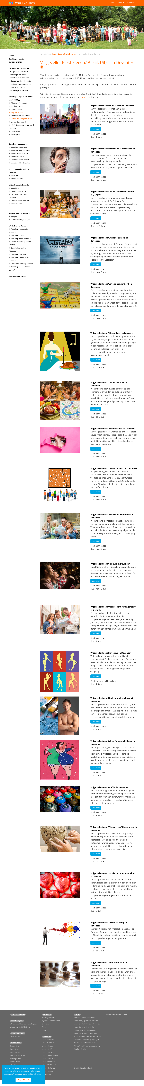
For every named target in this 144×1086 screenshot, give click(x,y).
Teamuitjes (14, 1049)
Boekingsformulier (16, 59)
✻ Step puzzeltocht (16, 112)
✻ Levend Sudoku (15, 109)
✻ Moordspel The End (17, 156)
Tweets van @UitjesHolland (116, 1014)
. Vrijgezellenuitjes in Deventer (20, 81)
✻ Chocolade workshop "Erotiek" (21, 264)
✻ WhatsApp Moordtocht (18, 103)
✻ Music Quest (14, 134)
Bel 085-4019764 (15, 62)
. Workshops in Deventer (18, 75)
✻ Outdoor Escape (16, 106)
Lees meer (96, 129)
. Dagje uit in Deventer (17, 87)
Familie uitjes (15, 1062)
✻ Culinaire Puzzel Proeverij (19, 201)
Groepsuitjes (15, 1046)
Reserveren (131, 3)
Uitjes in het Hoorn (49, 1065)
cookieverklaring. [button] (34, 1074)
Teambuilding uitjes (17, 1055)
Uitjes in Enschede (48, 1058)
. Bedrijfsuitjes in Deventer (19, 78)
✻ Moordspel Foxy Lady (18, 147)
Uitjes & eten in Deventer (19, 185)
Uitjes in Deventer (48, 1052)
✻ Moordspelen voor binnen (19, 116)
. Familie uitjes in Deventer (18, 90)
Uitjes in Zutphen (48, 1068)
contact (83, 97)
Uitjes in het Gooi (48, 1062)
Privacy (44, 1027)
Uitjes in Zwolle (47, 1071)
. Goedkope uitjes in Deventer (20, 84)
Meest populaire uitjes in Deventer (19, 170)
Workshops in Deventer (18, 226)
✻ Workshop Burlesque (17, 254)
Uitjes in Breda (47, 1046)
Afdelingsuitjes (15, 1058)
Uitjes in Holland (48, 1040)
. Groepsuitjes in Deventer (18, 71)
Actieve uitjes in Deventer (19, 213)
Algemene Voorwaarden (51, 1021)
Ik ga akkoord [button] (23, 1080)
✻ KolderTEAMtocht (16, 179)
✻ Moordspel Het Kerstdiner (19, 163)
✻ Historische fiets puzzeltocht (20, 119)
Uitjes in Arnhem (48, 1043)
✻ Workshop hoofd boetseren (20, 238)
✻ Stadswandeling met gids (19, 219)
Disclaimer (46, 1024)
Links (44, 1030)
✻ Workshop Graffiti (16, 235)
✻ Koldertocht (14, 175)
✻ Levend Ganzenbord (17, 122)
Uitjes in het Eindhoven (50, 1055)
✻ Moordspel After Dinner (18, 153)
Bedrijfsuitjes (15, 1052)
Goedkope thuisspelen (18, 144)
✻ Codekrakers (14, 131)
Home (112, 3)
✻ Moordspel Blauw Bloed (19, 160)
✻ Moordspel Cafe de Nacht (19, 150)
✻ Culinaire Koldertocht (17, 191)
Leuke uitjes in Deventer (19, 68)
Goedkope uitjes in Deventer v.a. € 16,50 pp (20, 98)
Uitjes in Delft (47, 1049)
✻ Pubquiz (13, 216)
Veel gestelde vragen (17, 276)
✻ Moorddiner (14, 188)
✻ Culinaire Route (15, 204)
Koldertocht (46, 1074)
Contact (121, 3)
